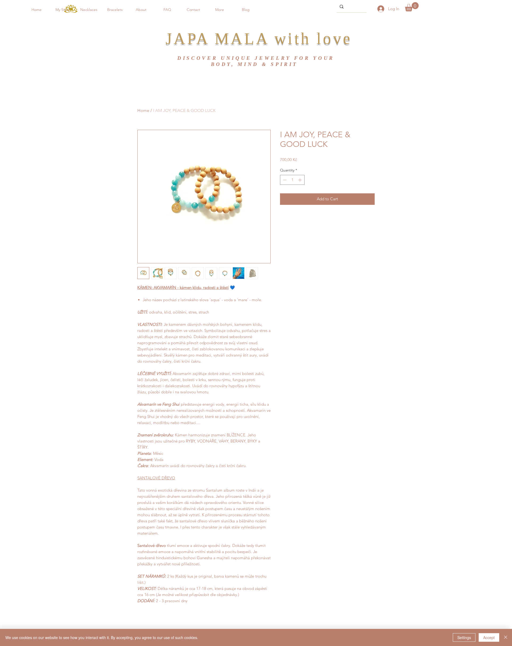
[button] (115, 9)
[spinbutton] (292, 180)
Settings (464, 637)
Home (143, 110)
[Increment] (300, 180)
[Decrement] (284, 180)
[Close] (505, 637)
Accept (489, 637)
